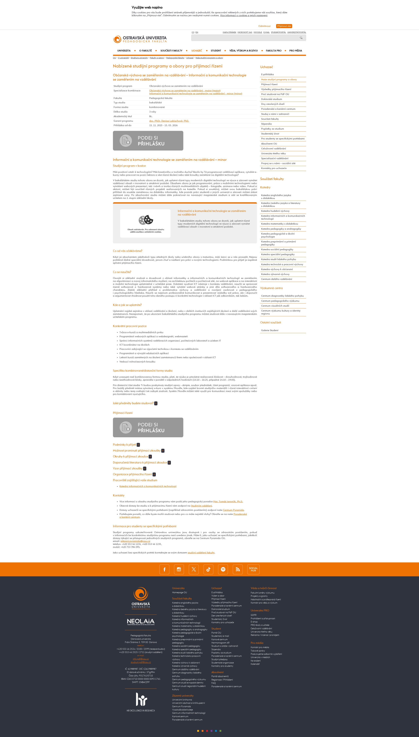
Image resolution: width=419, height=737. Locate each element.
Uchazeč (199, 51)
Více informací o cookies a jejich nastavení (243, 15)
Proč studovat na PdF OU (275, 94)
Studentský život (270, 133)
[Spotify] (223, 569)
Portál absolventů (220, 676)
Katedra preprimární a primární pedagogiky (278, 243)
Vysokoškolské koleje (182, 710)
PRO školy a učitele (260, 625)
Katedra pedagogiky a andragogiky (281, 229)
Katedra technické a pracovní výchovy (282, 264)
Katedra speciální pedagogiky (278, 254)
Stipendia (266, 124)
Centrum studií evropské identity (187, 683)
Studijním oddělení (201, 506)
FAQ (213, 683)
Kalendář (255, 664)
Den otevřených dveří (221, 616)
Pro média (295, 51)
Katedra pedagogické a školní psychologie (278, 235)
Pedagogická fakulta (175, 58)
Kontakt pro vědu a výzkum (264, 603)
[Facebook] (164, 569)
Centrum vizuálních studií (275, 306)
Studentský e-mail (220, 636)
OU (114, 58)
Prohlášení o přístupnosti (263, 618)
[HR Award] (141, 702)
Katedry (265, 187)
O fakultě (148, 51)
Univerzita (126, 51)
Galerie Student (269, 330)
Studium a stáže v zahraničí (224, 646)
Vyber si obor (217, 596)
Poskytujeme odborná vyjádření (266, 654)
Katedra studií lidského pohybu (278, 259)
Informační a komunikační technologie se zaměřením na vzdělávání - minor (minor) (195, 93)
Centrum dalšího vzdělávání (276, 279)
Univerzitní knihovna (182, 700)
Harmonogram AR (220, 643)
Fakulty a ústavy (157, 58)
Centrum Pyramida (233, 510)
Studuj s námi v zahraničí (275, 114)
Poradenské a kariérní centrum (278, 109)
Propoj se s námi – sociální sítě (278, 163)
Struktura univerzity (139, 58)
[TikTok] (208, 569)
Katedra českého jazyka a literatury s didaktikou (280, 204)
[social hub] (253, 569)
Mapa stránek (229, 32)
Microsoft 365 (245, 32)
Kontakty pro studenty (222, 666)
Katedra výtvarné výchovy (275, 274)
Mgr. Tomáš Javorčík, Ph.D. (228, 501)
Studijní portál (278, 32)
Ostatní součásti (270, 322)
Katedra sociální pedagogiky (277, 249)
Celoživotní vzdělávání (273, 148)
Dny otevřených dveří (272, 104)
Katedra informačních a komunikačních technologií (147, 486)
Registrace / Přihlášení (222, 680)
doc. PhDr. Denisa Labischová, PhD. (169, 121)
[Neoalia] (141, 622)
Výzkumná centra (271, 288)
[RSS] (238, 569)
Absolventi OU (269, 143)
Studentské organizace (222, 663)
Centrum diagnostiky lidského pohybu (282, 296)
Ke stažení (256, 661)
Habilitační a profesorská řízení (266, 599)
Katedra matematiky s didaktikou (279, 224)
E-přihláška (267, 74)
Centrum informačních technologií (188, 713)
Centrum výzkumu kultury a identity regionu (281, 312)
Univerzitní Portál (296, 32)
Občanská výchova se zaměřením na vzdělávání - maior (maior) (184, 90)
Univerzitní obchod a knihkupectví (188, 703)
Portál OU (216, 633)
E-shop (254, 622)
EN (197, 32)
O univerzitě (123, 58)
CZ (193, 32)
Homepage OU (179, 592)
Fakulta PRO (276, 51)
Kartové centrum (180, 716)
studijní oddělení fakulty (201, 552)
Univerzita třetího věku (273, 153)
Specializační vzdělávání (274, 158)
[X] (194, 569)
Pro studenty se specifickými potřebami (283, 138)
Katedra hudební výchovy (275, 211)
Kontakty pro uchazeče (274, 168)
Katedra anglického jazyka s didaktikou (276, 196)
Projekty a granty (259, 596)
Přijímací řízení (269, 84)
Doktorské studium (271, 99)
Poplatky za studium (272, 129)
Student (218, 51)
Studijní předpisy (219, 659)
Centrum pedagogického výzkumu (280, 301)
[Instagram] (179, 569)
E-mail (267, 32)
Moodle (258, 32)
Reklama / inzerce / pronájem (265, 635)
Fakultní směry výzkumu (262, 593)
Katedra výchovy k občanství (277, 269)
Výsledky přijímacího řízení (276, 89)
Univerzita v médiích (260, 657)
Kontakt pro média (260, 647)
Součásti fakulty (174, 51)
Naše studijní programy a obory (209, 58)
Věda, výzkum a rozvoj (246, 51)
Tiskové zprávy (258, 651)
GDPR (253, 615)
